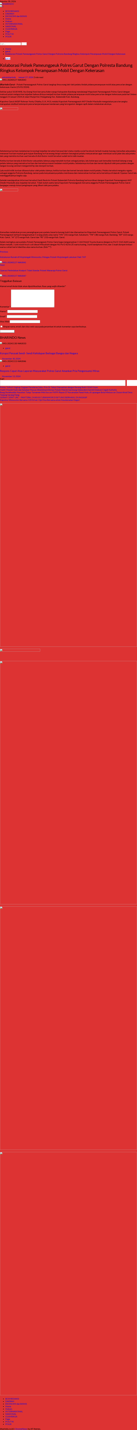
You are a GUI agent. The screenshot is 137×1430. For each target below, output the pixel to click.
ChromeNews (21, 1428)
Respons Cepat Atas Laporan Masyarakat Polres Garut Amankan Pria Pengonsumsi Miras (49, 370)
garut (7, 58)
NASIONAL (10, 26)
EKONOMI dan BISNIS (16, 16)
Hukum (8, 21)
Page (7, 31)
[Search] (1, 41)
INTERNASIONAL (14, 23)
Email (3, 316)
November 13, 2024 (11, 376)
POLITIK (9, 34)
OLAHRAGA (11, 29)
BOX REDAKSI (12, 11)
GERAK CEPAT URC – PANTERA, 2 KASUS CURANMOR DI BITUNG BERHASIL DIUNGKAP (43, 397)
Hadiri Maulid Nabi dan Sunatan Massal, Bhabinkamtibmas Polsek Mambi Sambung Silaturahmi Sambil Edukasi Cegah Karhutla (58, 389)
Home (8, 18)
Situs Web (4, 321)
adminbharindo (9, 77)
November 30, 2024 (11, 358)
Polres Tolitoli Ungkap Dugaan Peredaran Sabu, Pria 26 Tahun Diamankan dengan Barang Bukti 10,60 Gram (49, 387)
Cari (2, 378)
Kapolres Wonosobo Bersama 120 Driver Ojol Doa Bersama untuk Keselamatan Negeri (40, 400)
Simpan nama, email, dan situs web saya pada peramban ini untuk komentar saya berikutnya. (44, 326)
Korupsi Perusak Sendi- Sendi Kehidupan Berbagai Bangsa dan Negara (39, 353)
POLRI (8, 36)
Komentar (5, 306)
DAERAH (9, 13)
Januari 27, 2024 (26, 77)
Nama (3, 311)
